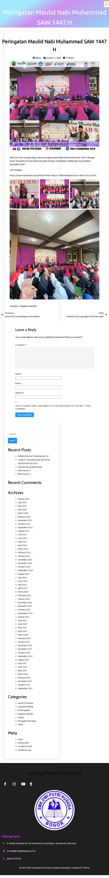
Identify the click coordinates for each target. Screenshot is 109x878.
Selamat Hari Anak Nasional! (30, 467)
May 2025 (22, 542)
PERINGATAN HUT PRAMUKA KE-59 (33, 456)
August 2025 (23, 531)
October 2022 (24, 653)
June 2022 (22, 667)
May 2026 (22, 506)
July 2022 (22, 663)
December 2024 (25, 560)
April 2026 (22, 509)
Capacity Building (25, 706)
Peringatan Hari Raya (27, 721)
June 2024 (22, 581)
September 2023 (25, 613)
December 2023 (25, 602)
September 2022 (25, 656)
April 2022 (22, 670)
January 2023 (24, 642)
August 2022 (23, 660)
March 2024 (23, 592)
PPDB (20, 724)
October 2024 (24, 567)
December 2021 (25, 681)
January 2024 (24, 599)
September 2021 (25, 688)
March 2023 (23, 635)
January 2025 (24, 556)
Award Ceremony (25, 703)
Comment (21, 345)
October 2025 (24, 524)
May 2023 (22, 627)
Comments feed (25, 746)
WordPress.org (24, 750)
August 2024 (23, 574)
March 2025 (23, 549)
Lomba (21, 717)
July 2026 (22, 502)
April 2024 (22, 588)
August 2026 (23, 499)
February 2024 (24, 595)
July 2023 (22, 620)
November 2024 (25, 563)
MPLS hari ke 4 (24, 474)
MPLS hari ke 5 (24, 470)
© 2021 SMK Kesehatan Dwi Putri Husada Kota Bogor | (45, 867)
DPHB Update (24, 710)
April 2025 (22, 545)
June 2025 (22, 538)
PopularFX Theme (81, 867)
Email (19, 383)
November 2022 (25, 649)
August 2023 (23, 617)
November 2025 (25, 520)
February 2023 (24, 638)
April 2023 (22, 631)
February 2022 (24, 678)
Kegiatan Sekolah (28, 306)
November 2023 (25, 606)
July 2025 (22, 534)
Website (19, 393)
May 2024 (22, 585)
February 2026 (24, 517)
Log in (20, 739)
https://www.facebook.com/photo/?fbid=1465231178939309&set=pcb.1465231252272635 (53, 175)
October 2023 (24, 610)
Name (19, 374)
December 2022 (25, 645)
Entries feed (23, 743)
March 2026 (23, 513)
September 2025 (25, 527)
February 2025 (24, 552)
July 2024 (22, 577)
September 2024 (25, 570)
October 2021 (24, 685)
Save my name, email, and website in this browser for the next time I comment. (53, 407)
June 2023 (22, 624)
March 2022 (23, 674)
